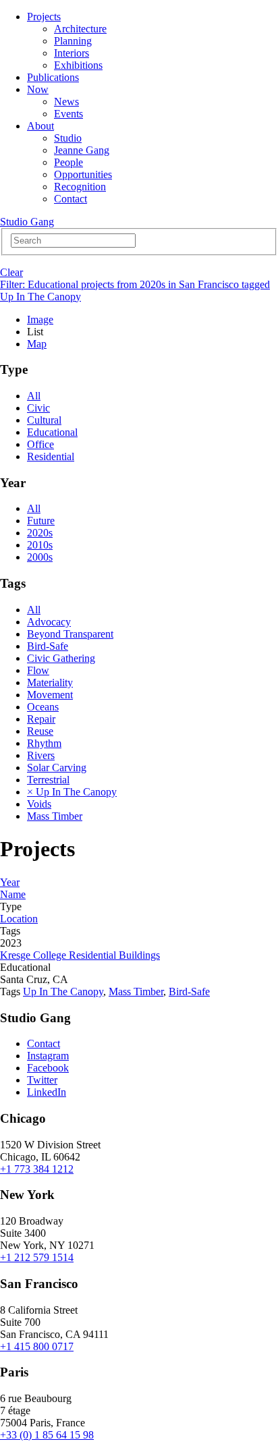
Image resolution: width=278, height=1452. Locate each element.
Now (38, 89)
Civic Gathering (61, 658)
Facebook (48, 1067)
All (33, 395)
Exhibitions (78, 65)
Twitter (42, 1080)
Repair (41, 719)
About (40, 126)
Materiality (50, 682)
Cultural (44, 420)
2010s (40, 545)
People (68, 162)
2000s (40, 557)
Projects (44, 16)
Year (10, 882)
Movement (50, 694)
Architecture (80, 28)
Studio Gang (27, 221)
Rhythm (44, 743)
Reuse (40, 731)
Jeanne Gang (81, 150)
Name (13, 894)
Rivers (41, 755)
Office (40, 444)
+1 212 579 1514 (37, 1257)
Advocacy (49, 621)
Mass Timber (54, 816)
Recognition (80, 186)
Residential (50, 456)
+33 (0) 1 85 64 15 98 (47, 1435)
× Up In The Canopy (72, 792)
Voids (39, 804)
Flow (38, 670)
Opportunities (83, 174)
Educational (52, 432)
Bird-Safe (47, 646)
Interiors (71, 53)
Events (68, 113)
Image (40, 319)
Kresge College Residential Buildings (80, 955)
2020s (40, 532)
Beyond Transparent (70, 634)
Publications (53, 77)
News (66, 101)
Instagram (48, 1055)
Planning (73, 41)
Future (41, 520)
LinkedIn (46, 1092)
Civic (38, 408)
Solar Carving (56, 767)
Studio (68, 138)
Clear (11, 272)
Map (37, 344)
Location (19, 918)
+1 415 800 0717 (37, 1346)
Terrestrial (48, 779)
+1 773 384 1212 (37, 1169)
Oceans (43, 707)
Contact (70, 198)
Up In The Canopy (63, 991)
